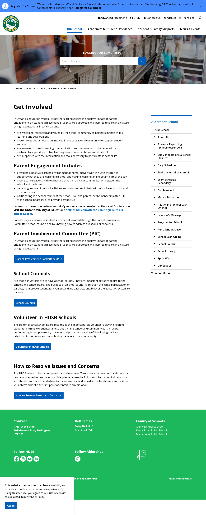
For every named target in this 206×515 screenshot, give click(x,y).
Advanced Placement (113, 18)
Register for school (88, 8)
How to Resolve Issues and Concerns (38, 395)
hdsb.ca (171, 18)
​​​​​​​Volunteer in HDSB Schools (32, 346)
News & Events (190, 29)
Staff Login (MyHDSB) (86, 478)
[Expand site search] (200, 17)
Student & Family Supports (156, 29)
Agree (11, 505)
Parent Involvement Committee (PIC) (39, 259)
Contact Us (153, 18)
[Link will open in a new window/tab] (141, 455)
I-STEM (136, 18)
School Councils (25, 303)
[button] (168, 273)
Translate (188, 18)
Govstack (186, 478)
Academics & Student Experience (110, 29)
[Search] (142, 61)
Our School (74, 29)
